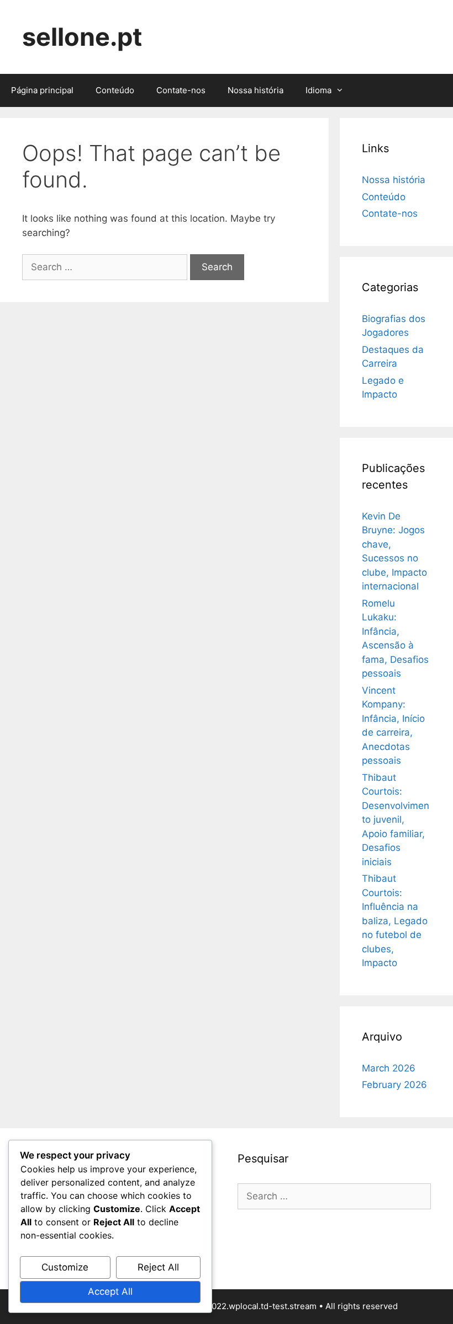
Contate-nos (181, 90)
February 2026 (394, 1084)
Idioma (318, 90)
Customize (64, 1267)
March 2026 (388, 1068)
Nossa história (255, 90)
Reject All (158, 1267)
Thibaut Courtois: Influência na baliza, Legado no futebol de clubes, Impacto (395, 920)
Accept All (110, 1291)
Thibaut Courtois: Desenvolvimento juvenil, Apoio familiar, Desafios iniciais (395, 819)
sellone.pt (82, 37)
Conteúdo (115, 90)
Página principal (42, 90)
